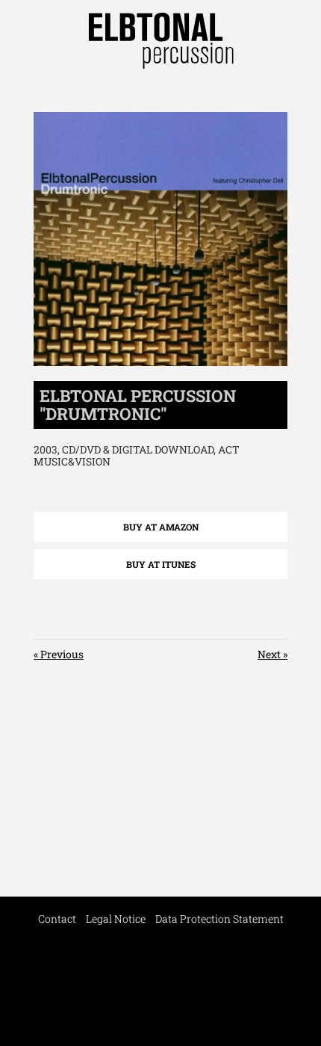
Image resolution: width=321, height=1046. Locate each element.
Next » (272, 654)
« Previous (59, 654)
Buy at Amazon (161, 527)
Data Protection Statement (219, 919)
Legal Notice (116, 919)
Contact (57, 919)
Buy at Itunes (161, 564)
